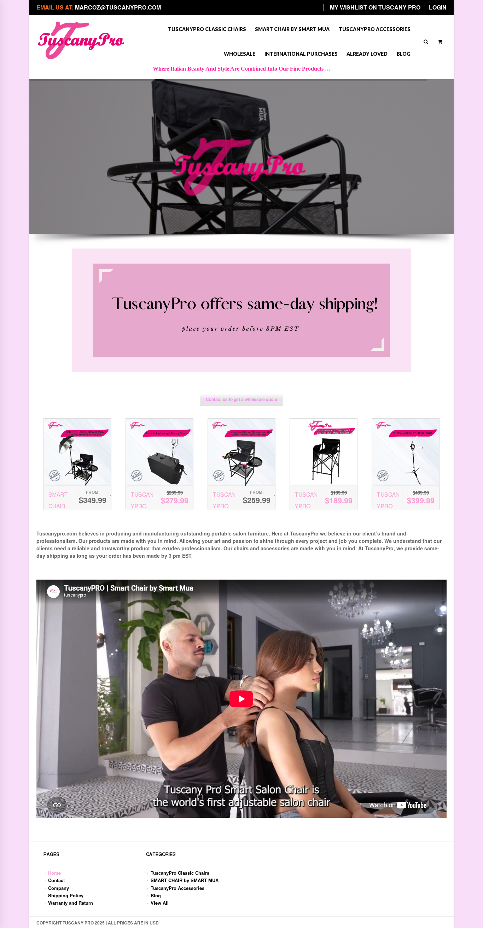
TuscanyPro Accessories (375, 29)
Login (438, 7)
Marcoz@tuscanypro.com (118, 7)
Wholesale (239, 54)
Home (54, 872)
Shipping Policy (65, 895)
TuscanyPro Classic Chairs (207, 29)
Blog (404, 54)
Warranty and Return (70, 902)
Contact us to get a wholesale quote (241, 399)
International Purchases (301, 54)
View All (160, 902)
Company (58, 888)
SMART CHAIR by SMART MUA (292, 29)
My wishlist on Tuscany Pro (375, 7)
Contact (56, 880)
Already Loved (367, 54)
